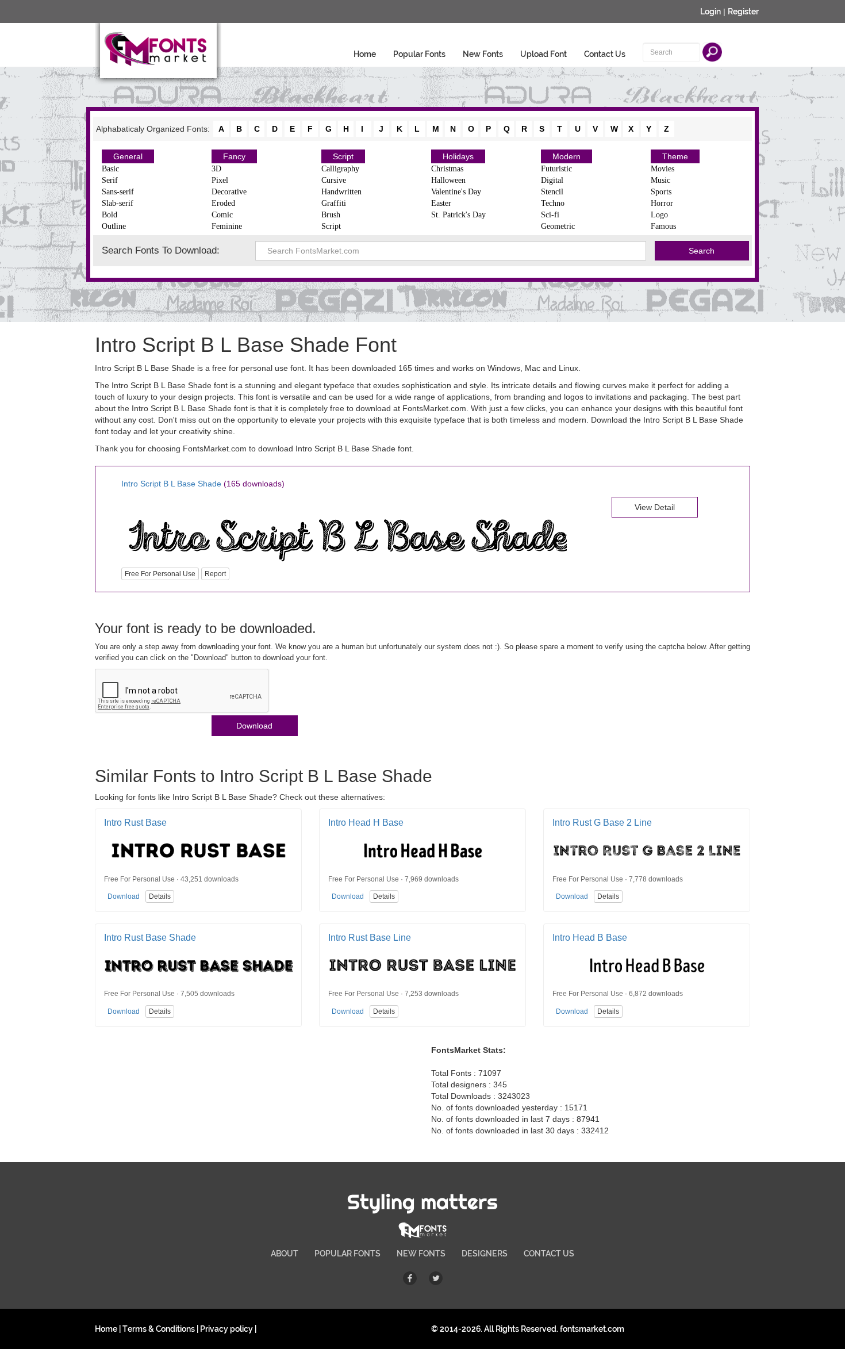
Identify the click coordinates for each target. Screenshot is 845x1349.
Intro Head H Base (366, 822)
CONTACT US (549, 1253)
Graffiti (333, 203)
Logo (659, 214)
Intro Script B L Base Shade (171, 483)
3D (216, 168)
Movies (662, 168)
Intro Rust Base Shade (150, 937)
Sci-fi (550, 214)
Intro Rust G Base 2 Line (602, 822)
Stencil (552, 191)
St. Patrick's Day (458, 214)
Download (254, 725)
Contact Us (604, 54)
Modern (566, 156)
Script (343, 156)
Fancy (234, 156)
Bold (109, 214)
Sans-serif (118, 191)
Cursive (333, 180)
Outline (114, 226)
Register (743, 11)
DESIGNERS (485, 1253)
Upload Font (543, 54)
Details (160, 896)
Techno (552, 203)
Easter (441, 203)
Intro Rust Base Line (369, 937)
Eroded (223, 203)
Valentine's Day (456, 191)
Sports (661, 191)
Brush (330, 214)
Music (660, 180)
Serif (110, 180)
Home (365, 54)
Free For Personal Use (160, 574)
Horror (662, 203)
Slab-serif (117, 203)
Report (215, 574)
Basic (110, 168)
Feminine (227, 226)
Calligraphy (340, 168)
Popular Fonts (419, 54)
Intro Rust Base (135, 822)
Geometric (558, 226)
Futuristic (556, 168)
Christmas (447, 168)
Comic (222, 214)
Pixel (220, 180)
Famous (663, 226)
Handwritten (341, 191)
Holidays (458, 156)
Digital (552, 180)
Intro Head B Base (589, 937)
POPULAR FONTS (347, 1253)
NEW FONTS (421, 1253)
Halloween (448, 180)
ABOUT (284, 1253)
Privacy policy (226, 1328)
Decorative (229, 191)
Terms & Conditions (158, 1328)
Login (710, 11)
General (128, 156)
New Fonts (483, 54)
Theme (675, 156)
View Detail (655, 507)
